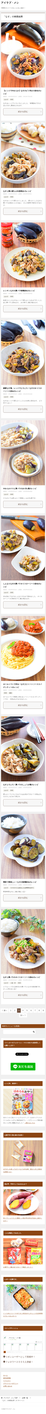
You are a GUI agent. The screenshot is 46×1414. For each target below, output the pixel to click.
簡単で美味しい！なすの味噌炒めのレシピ (20, 882)
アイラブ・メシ (10, 2)
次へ (22, 1015)
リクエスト (7, 1381)
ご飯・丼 (13, 983)
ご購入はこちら (30, 1123)
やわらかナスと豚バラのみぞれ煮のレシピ (20, 488)
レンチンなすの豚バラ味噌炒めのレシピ (19, 291)
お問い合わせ (7, 1386)
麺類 (10, 693)
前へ (5, 1010)
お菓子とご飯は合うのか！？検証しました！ (18, 1267)
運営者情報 (7, 1378)
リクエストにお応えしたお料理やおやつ (22, 888)
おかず (6, 99)
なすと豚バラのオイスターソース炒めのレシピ (21, 977)
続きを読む (23, 112)
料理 (11, 99)
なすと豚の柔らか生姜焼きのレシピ (17, 191)
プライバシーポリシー (10, 1383)
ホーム (5, 1375)
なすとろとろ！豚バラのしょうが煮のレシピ (20, 785)
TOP (11, 1398)
